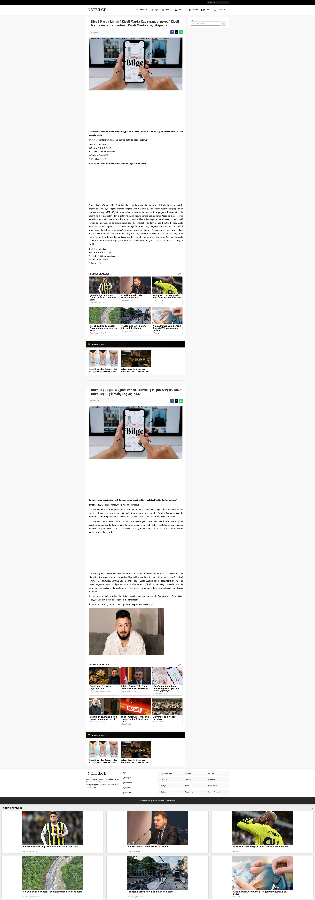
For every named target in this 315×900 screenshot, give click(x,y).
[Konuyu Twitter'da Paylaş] (176, 32)
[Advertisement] (136, 110)
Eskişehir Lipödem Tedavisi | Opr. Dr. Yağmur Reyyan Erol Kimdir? (103, 370)
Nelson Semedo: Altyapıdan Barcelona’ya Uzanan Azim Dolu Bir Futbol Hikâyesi (135, 371)
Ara (192, 21)
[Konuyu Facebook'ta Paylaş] (172, 32)
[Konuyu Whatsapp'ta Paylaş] (181, 32)
